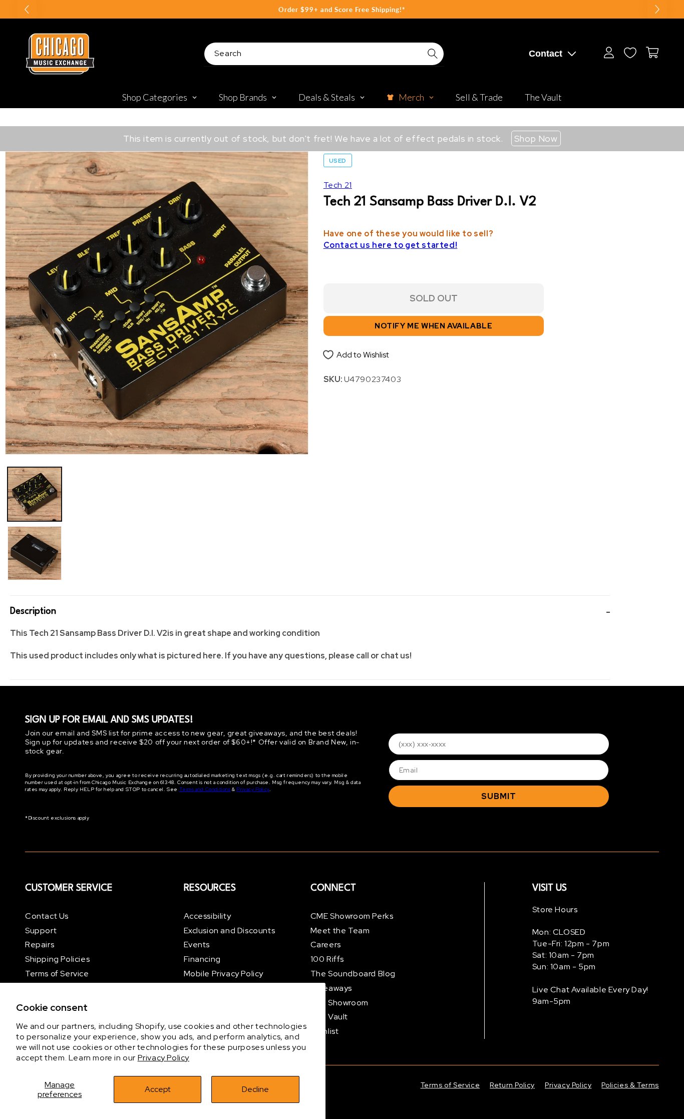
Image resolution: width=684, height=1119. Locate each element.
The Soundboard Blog (353, 973)
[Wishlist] (630, 53)
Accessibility (207, 916)
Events (197, 945)
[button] (310, 611)
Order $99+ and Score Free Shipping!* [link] (342, 10)
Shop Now (536, 138)
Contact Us (47, 916)
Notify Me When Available (433, 326)
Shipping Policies (57, 959)
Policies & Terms (630, 1084)
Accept (158, 1089)
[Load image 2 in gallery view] (35, 553)
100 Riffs (327, 959)
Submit (498, 796)
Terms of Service (57, 973)
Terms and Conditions (205, 790)
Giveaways (331, 988)
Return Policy (512, 1084)
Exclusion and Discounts (229, 930)
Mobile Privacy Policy (224, 973)
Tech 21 (337, 185)
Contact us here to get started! (390, 245)
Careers (325, 945)
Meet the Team (340, 930)
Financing (202, 959)
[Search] (433, 54)
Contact (545, 54)
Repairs (39, 945)
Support (41, 930)
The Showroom (339, 1002)
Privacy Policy (163, 1057)
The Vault (329, 1017)
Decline (255, 1089)
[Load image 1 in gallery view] (35, 494)
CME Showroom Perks (352, 916)
